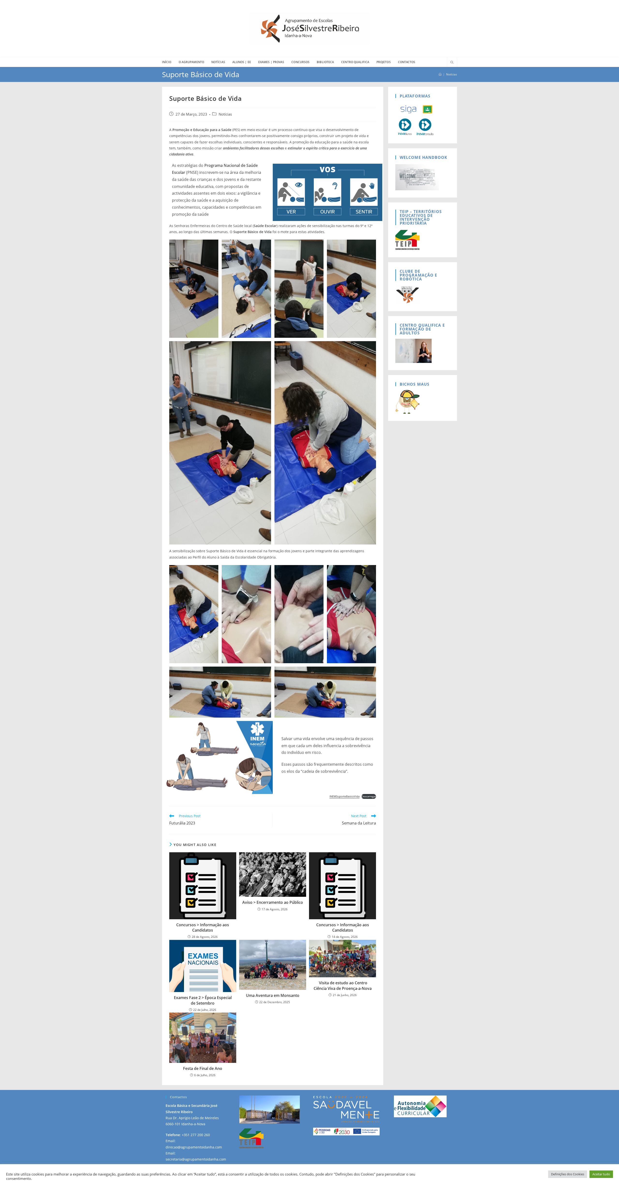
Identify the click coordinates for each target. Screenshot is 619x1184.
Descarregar (368, 796)
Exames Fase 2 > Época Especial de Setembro (203, 1000)
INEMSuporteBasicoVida (345, 796)
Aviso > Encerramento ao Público (272, 902)
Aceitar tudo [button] (601, 1174)
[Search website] (452, 62)
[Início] (440, 74)
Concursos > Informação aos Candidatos (202, 927)
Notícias (451, 74)
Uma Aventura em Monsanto (272, 995)
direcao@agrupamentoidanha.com (194, 1147)
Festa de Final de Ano (202, 1068)
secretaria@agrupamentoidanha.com (196, 1159)
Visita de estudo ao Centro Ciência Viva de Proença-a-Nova (343, 985)
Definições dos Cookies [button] (567, 1174)
